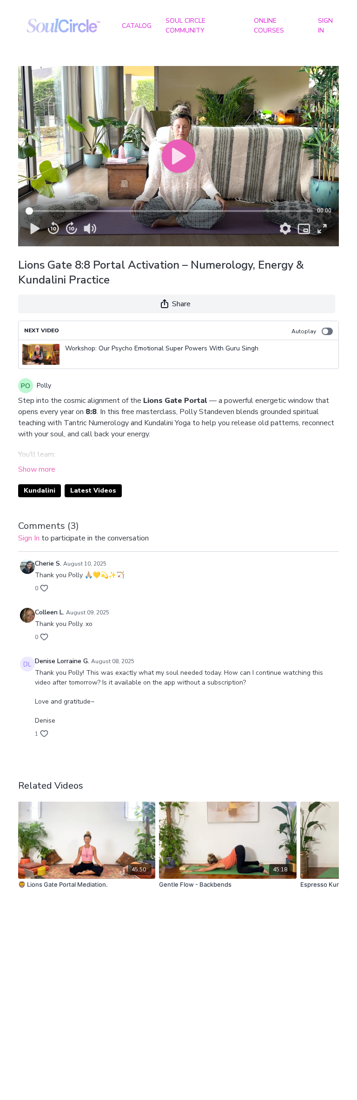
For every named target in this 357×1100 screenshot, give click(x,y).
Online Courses (269, 25)
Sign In (325, 25)
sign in (29, 538)
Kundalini (39, 490)
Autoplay (303, 331)
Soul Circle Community (185, 25)
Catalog (137, 25)
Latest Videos (93, 490)
